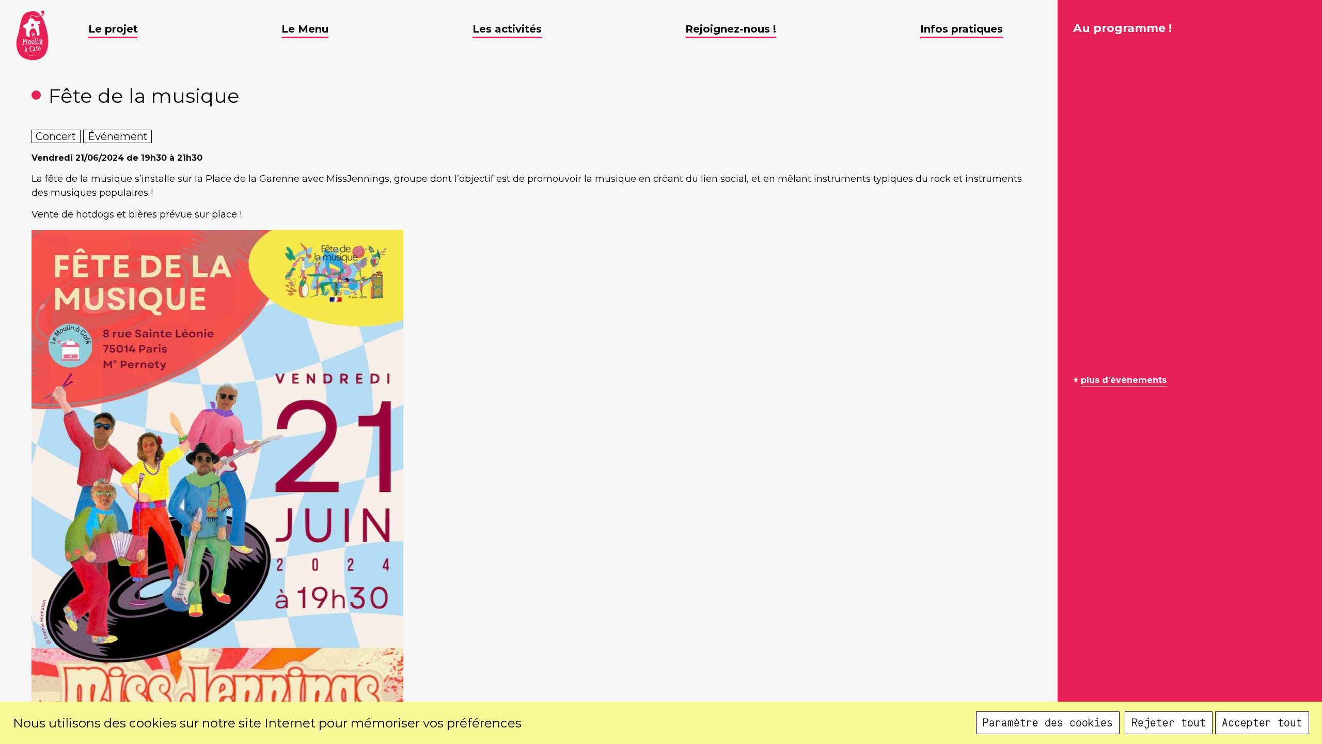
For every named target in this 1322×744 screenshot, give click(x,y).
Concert (56, 136)
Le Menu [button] (304, 29)
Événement (118, 136)
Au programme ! (1122, 28)
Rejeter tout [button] (1168, 723)
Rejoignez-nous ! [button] (730, 29)
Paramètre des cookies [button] (1048, 723)
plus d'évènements (1124, 380)
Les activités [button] (507, 29)
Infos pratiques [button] (961, 29)
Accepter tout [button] (1262, 723)
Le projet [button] (113, 29)
